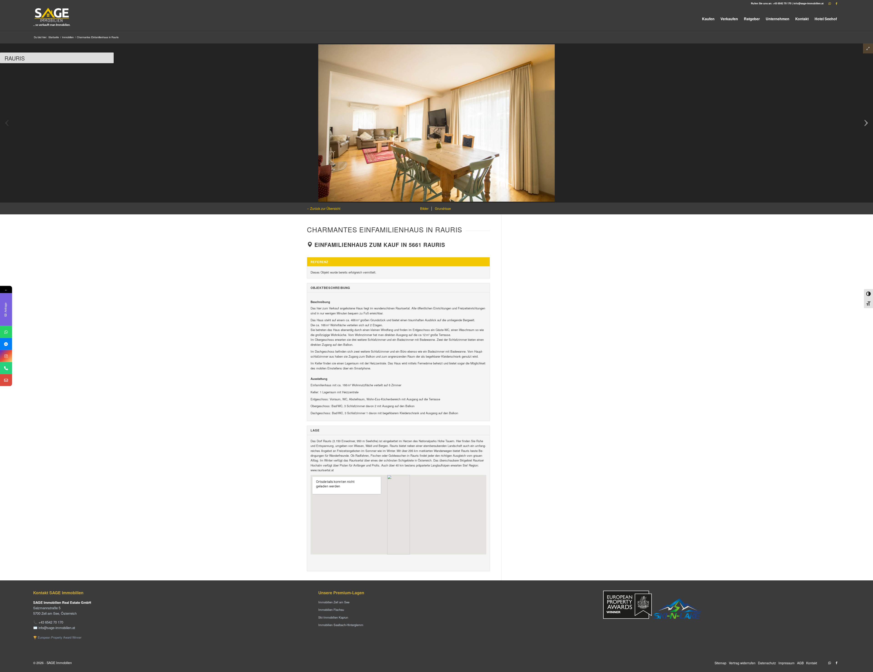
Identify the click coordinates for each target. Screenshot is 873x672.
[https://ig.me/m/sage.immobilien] (6, 356)
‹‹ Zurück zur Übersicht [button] (323, 208)
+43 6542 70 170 (782, 3)
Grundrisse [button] (442, 208)
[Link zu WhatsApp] (829, 3)
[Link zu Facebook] (836, 3)
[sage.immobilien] (6, 344)
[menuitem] (708, 19)
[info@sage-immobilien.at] (6, 380)
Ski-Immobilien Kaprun (333, 617)
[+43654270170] (6, 332)
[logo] (52, 19)
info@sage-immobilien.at (808, 3)
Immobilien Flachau (331, 609)
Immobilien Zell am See (333, 602)
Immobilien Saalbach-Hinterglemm (340, 625)
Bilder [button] (424, 208)
